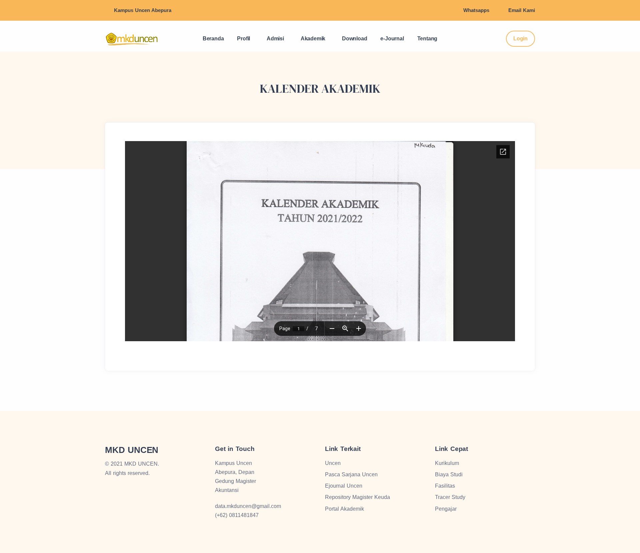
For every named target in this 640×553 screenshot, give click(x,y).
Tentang (427, 38)
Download (354, 38)
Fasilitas (445, 486)
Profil (243, 38)
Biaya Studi (449, 474)
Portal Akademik (344, 509)
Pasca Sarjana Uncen (351, 474)
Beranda (213, 38)
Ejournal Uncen (343, 486)
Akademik (313, 38)
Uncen (333, 463)
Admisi (275, 38)
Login (520, 38)
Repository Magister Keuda (357, 497)
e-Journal (392, 38)
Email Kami (521, 10)
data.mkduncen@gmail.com (248, 506)
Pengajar (446, 509)
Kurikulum (447, 463)
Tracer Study (450, 497)
